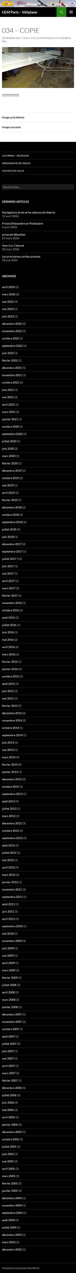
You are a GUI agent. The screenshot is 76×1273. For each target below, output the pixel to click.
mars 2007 (8, 1073)
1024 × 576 (29, 38)
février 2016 (10, 661)
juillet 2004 (9, 1227)
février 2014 (10, 764)
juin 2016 (8, 632)
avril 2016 (8, 647)
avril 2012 (8, 867)
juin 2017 (8, 566)
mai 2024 (8, 309)
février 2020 (10, 463)
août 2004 (8, 1220)
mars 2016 (8, 654)
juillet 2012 (9, 852)
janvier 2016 (10, 669)
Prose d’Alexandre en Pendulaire (22, 223)
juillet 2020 (9, 441)
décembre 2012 (12, 823)
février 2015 (10, 705)
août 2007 (8, 1036)
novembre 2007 (12, 1021)
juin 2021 (8, 389)
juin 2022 (8, 353)
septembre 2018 (12, 522)
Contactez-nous (13, 170)
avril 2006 (8, 1117)
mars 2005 (8, 1176)
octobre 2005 (10, 1139)
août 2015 (8, 683)
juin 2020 (8, 448)
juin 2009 (8, 948)
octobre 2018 (10, 514)
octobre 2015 (10, 676)
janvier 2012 (10, 882)
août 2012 (8, 845)
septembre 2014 (12, 735)
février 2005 (10, 1183)
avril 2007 (8, 1065)
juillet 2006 (9, 1095)
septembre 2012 (12, 838)
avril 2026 (8, 287)
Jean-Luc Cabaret (13, 245)
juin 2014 (8, 742)
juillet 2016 (9, 625)
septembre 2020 (12, 434)
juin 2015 (8, 691)
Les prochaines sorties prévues (21, 256)
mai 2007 (8, 1058)
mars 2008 (8, 999)
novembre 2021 (12, 375)
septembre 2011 (12, 896)
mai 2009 (8, 955)
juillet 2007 (9, 1043)
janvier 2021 (10, 419)
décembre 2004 (12, 1198)
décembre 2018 (12, 507)
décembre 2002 (12, 1249)
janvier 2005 (10, 1190)
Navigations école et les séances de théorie (28, 212)
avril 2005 (8, 1168)
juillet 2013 (9, 808)
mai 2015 (8, 698)
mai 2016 (8, 639)
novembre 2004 (12, 1205)
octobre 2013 (10, 786)
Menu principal (71, 12)
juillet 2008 (9, 985)
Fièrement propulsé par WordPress (20, 1268)
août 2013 (8, 801)
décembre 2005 (12, 1132)
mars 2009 (8, 970)
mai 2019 (8, 485)
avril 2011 (8, 919)
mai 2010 (8, 933)
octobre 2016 (10, 610)
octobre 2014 (10, 727)
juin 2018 (8, 536)
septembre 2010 (12, 926)
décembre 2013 (12, 779)
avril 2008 (8, 992)
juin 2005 (8, 1154)
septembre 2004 (12, 1212)
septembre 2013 (12, 794)
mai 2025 (8, 301)
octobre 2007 (10, 1029)
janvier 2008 (10, 1007)
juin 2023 (8, 316)
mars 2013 (8, 816)
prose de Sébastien (13, 234)
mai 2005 (8, 1161)
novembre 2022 (12, 331)
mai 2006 (8, 1110)
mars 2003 (8, 1242)
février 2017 (10, 595)
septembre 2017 (12, 551)
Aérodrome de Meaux (16, 163)
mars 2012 (8, 874)
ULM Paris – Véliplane (19, 12)
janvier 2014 (10, 772)
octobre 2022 (10, 338)
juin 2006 (8, 1102)
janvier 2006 (10, 1124)
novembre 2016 (12, 603)
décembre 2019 (12, 470)
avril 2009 (8, 963)
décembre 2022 (12, 323)
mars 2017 (8, 588)
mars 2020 (8, 456)
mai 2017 (8, 573)
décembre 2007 (12, 1014)
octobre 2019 (10, 478)
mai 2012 (8, 860)
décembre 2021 (12, 367)
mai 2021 (8, 397)
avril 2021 (8, 404)
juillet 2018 (9, 529)
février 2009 (10, 977)
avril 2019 (8, 492)
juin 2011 (8, 911)
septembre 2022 (12, 345)
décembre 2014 (12, 713)
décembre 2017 (12, 544)
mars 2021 (8, 412)
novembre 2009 (12, 941)
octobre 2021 (10, 382)
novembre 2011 (12, 889)
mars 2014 (8, 757)
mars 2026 (8, 294)
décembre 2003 (12, 1234)
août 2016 (8, 617)
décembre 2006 (12, 1088)
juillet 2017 (9, 558)
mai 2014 (8, 750)
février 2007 (10, 1080)
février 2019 (10, 500)
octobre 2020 (10, 426)
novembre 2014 (12, 720)
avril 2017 (8, 581)
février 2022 (10, 360)
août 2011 (8, 904)
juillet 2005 (9, 1146)
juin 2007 (8, 1051)
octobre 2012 (10, 830)
